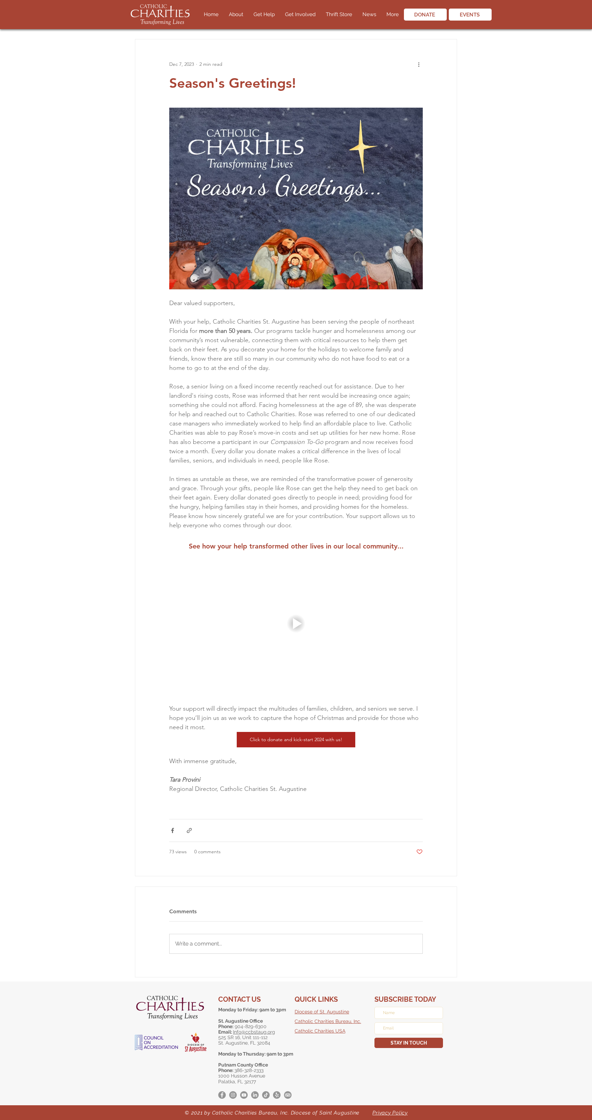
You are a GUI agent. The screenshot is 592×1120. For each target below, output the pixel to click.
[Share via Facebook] (172, 830)
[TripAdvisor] (288, 1095)
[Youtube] (244, 1095)
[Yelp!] (277, 1095)
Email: (225, 1032)
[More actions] (419, 64)
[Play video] (296, 623)
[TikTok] (266, 1095)
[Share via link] (189, 830)
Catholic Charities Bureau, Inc (327, 1021)
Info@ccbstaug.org (254, 1032)
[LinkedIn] (255, 1095)
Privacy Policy (390, 1113)
